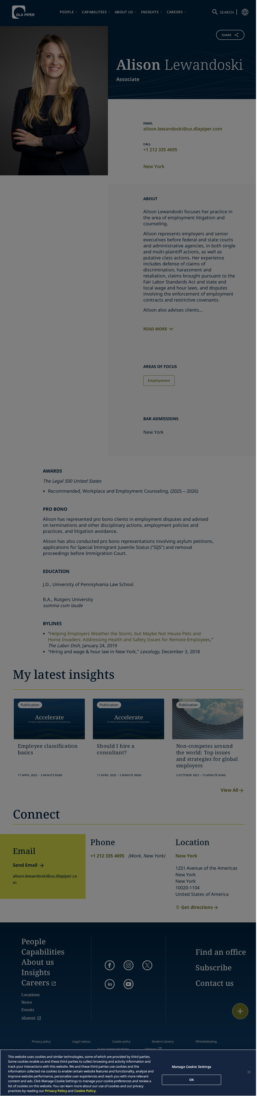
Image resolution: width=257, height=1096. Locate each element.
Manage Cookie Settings (191, 1066)
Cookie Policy (85, 1090)
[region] (128, 1072)
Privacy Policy (56, 1090)
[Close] (248, 1071)
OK (191, 1079)
